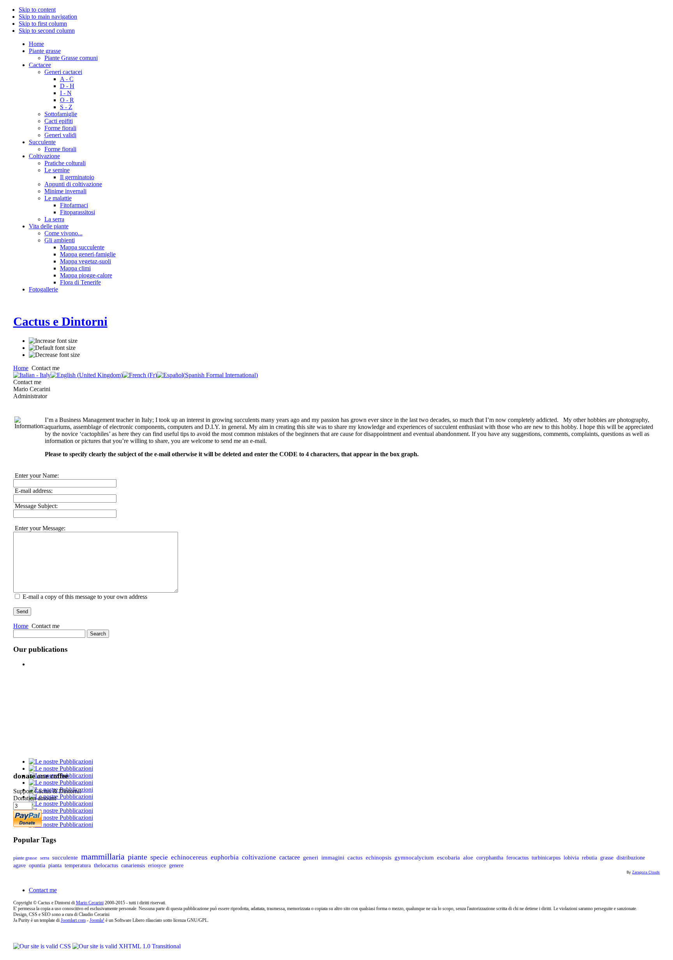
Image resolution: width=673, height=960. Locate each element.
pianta (55, 865)
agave (19, 865)
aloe (468, 857)
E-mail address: (33, 490)
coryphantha (489, 857)
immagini (332, 857)
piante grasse (25, 858)
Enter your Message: (39, 528)
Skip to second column (47, 30)
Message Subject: (35, 506)
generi (310, 857)
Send (22, 611)
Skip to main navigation (48, 16)
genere (176, 865)
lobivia (571, 858)
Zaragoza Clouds (646, 872)
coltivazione (259, 857)
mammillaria (103, 856)
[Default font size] (52, 347)
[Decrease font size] (54, 354)
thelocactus (106, 865)
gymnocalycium (414, 857)
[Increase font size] (53, 340)
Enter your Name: (36, 475)
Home (20, 368)
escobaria (448, 857)
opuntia (37, 865)
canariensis (133, 865)
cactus (355, 857)
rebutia (589, 858)
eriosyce (157, 865)
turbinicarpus (546, 858)
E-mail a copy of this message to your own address (85, 596)
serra (44, 858)
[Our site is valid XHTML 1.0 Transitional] (126, 946)
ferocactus (517, 857)
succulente (65, 857)
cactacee (289, 857)
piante (137, 856)
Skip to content (37, 9)
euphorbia (225, 857)
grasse (606, 858)
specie (159, 857)
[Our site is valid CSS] (42, 946)
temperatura (78, 865)
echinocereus (189, 857)
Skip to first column (43, 23)
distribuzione (631, 858)
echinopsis (378, 857)
